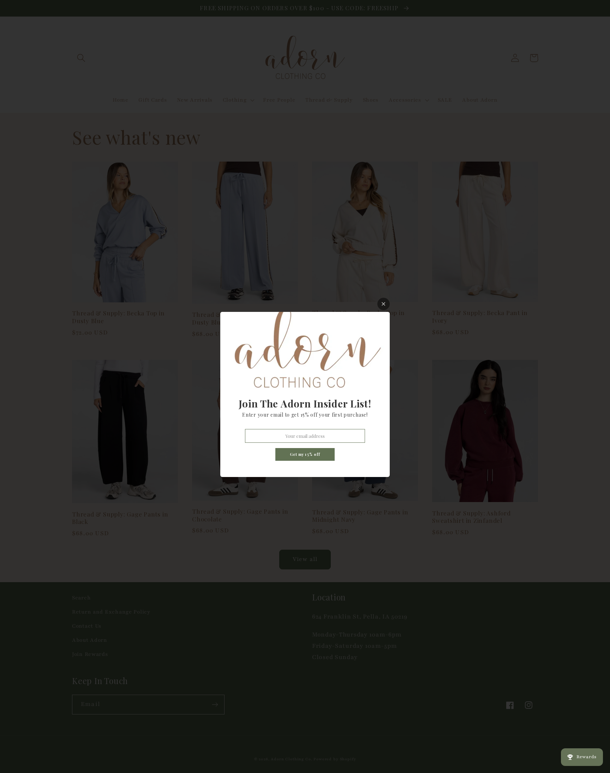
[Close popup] (383, 304)
